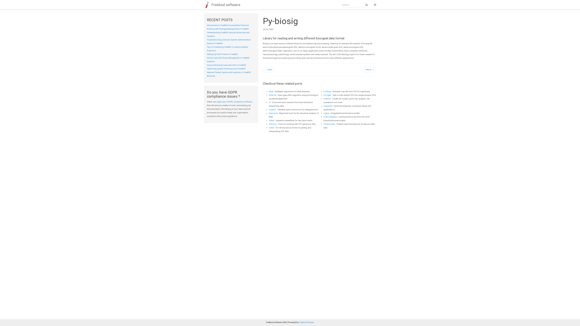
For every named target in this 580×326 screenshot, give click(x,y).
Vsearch (272, 109)
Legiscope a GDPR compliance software (234, 102)
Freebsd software (225, 5)
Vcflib (271, 128)
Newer (370, 69)
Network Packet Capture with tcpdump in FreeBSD (229, 72)
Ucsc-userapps (330, 117)
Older (268, 69)
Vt (270, 102)
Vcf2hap (327, 91)
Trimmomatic (329, 124)
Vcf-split (327, 95)
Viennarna (273, 113)
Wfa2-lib (272, 95)
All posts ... (212, 76)
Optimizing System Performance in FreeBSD (226, 69)
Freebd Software (306, 322)
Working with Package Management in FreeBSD (228, 29)
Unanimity (327, 106)
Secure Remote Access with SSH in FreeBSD (226, 65)
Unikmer (327, 99)
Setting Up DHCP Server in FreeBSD (222, 54)
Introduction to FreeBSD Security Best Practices (228, 25)
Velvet (271, 120)
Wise (271, 91)
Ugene (326, 113)
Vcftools (273, 124)
